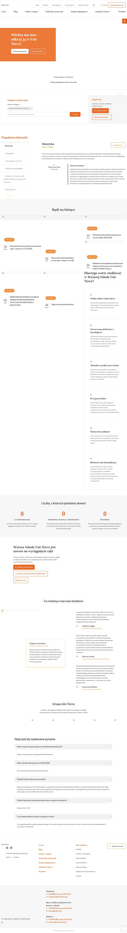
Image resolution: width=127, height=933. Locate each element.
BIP (94, 5)
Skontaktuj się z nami (117, 5)
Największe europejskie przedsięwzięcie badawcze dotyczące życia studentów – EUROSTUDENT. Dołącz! (108, 266)
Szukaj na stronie (117, 846)
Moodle (45, 5)
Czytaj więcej (117, 145)
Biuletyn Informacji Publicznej (85, 871)
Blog (37, 5)
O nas (3, 12)
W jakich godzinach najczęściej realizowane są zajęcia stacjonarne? (42, 800)
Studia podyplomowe (79, 12)
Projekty (122, 12)
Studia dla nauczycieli (54, 12)
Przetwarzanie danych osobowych (17, 853)
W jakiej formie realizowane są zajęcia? (31, 779)
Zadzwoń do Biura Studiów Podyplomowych (31, 573)
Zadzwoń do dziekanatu (25, 567)
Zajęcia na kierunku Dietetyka (62, 304)
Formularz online (101, 110)
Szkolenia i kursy (102, 12)
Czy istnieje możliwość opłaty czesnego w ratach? (35, 817)
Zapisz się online (83, 5)
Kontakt (78, 876)
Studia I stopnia (31, 12)
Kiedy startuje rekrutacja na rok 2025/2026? (33, 763)
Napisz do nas (21, 580)
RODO (8, 857)
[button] (124, 21)
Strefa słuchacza (69, 5)
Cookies (16, 857)
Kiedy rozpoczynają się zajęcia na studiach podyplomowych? (39, 747)
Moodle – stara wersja (83, 854)
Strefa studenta (56, 5)
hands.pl (60, 930)
